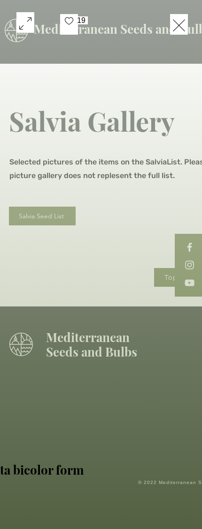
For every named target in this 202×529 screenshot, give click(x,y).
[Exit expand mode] (179, 24)
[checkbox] (69, 24)
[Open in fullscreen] (25, 22)
